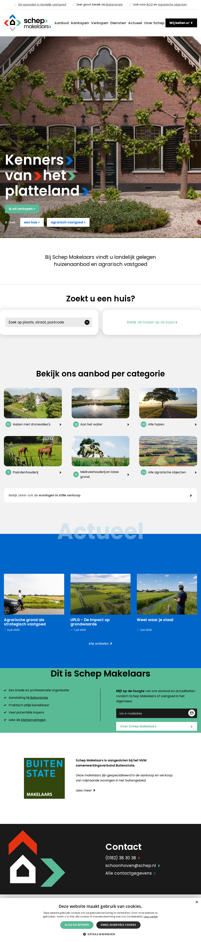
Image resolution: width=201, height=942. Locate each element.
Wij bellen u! (181, 23)
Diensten (118, 23)
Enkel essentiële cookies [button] (118, 924)
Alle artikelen (100, 643)
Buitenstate (114, 4)
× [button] (196, 902)
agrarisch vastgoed (68, 222)
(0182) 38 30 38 (122, 858)
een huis (32, 222)
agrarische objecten (172, 4)
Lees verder (151, 916)
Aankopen (80, 23)
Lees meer (85, 790)
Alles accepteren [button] (77, 924)
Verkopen (99, 23)
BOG (150, 4)
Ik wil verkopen (22, 209)
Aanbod (61, 23)
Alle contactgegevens (130, 873)
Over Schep (154, 23)
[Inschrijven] (191, 713)
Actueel (135, 23)
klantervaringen (33, 720)
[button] (100, 934)
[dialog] (100, 920)
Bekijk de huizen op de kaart (152, 322)
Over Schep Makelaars (156, 726)
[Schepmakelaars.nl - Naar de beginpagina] (27, 22)
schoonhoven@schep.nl (132, 865)
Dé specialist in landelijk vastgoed (42, 4)
